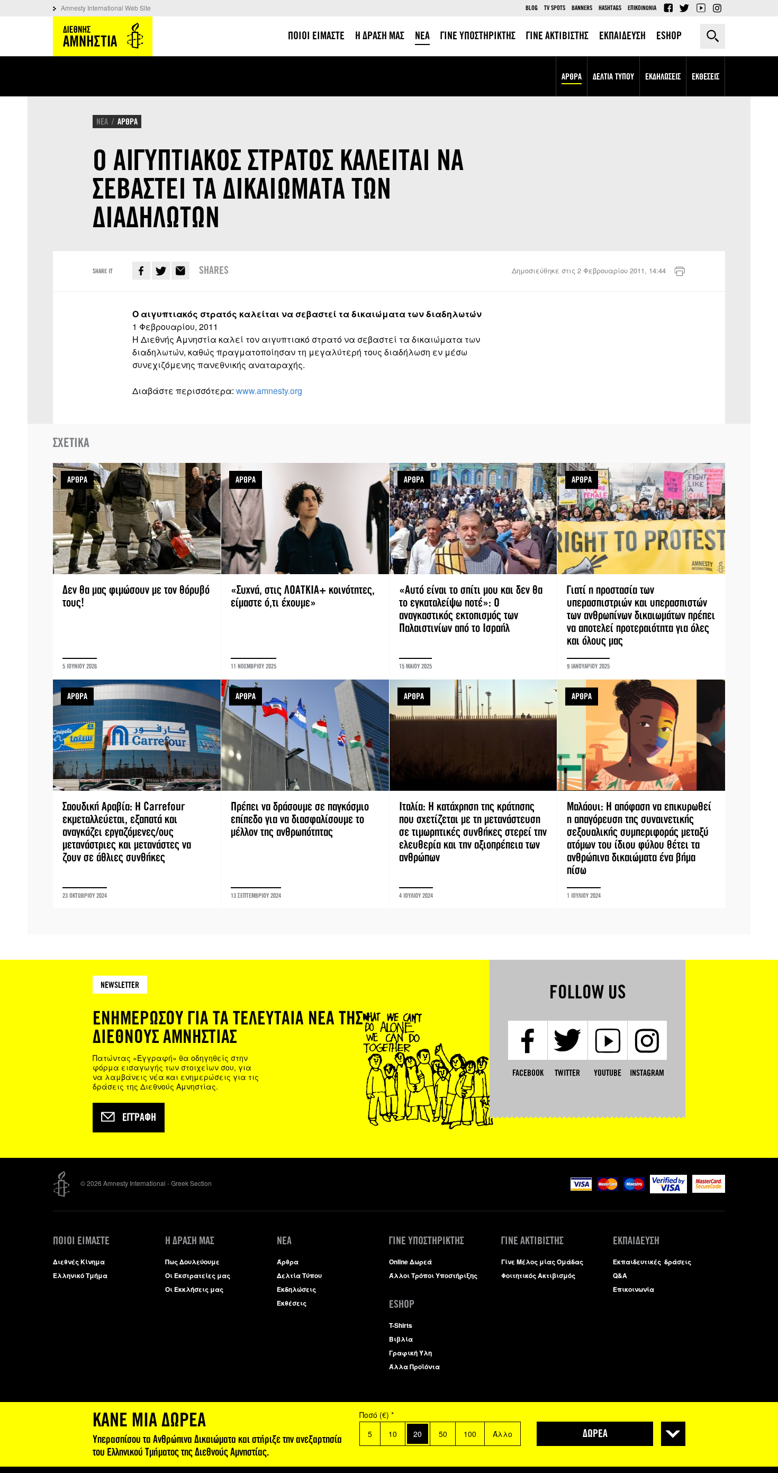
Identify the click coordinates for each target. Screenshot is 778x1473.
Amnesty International (102, 36)
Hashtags (610, 8)
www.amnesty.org (269, 391)
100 (470, 1434)
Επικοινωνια (642, 8)
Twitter (684, 8)
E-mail (180, 271)
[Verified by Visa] (668, 1190)
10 (392, 1434)
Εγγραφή (139, 1117)
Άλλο (502, 1434)
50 (443, 1434)
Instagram (717, 8)
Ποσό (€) (376, 1415)
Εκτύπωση (679, 272)
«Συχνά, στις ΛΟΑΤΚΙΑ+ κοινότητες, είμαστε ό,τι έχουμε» (305, 571)
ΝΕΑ (102, 122)
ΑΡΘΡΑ (127, 122)
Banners (582, 8)
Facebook (668, 8)
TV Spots (554, 8)
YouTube (701, 8)
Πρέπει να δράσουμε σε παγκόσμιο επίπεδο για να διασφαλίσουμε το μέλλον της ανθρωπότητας (305, 794)
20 (417, 1434)
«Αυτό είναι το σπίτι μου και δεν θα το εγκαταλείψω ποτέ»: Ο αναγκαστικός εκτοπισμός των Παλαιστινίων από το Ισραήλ (473, 571)
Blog (532, 8)
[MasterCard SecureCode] (708, 1189)
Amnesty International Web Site (106, 7)
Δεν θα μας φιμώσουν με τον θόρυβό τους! (137, 571)
